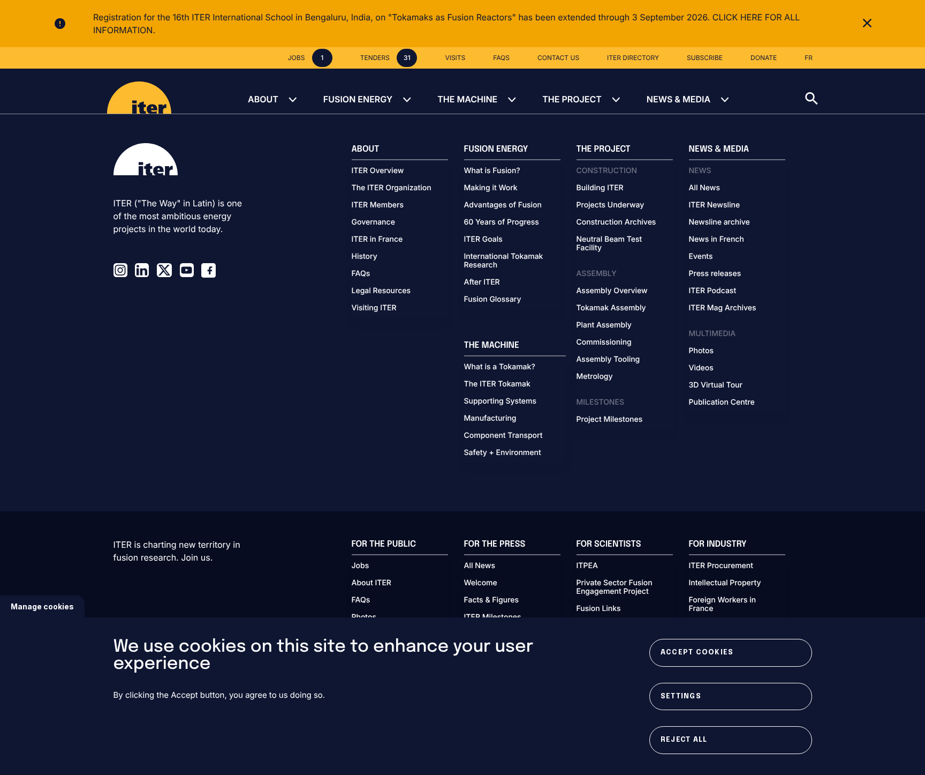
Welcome (480, 583)
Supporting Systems (500, 401)
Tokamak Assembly (611, 308)
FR (809, 58)
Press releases (715, 274)
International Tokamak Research (503, 261)
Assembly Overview (612, 291)
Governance (373, 222)
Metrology (595, 376)
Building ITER (600, 188)
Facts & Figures (491, 600)
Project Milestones (610, 419)
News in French (716, 239)
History (364, 256)
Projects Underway (611, 205)
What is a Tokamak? (499, 367)
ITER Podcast (713, 291)
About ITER (371, 583)
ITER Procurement (721, 566)
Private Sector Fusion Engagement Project (615, 587)
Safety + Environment (502, 453)
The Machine (467, 99)
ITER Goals (483, 239)
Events (701, 256)
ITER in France (377, 239)
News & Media (678, 99)
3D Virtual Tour (715, 385)
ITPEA (587, 566)
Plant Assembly (604, 325)
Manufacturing (490, 418)
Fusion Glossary (492, 299)
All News (704, 188)
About (263, 99)
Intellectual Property (725, 583)
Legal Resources (381, 291)
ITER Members (378, 205)
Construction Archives (616, 222)
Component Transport (503, 435)
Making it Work (491, 188)
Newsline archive (719, 222)
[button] (865, 91)
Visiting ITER (374, 308)
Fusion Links (599, 609)
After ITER (482, 282)
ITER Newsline (714, 205)
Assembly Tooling (608, 359)
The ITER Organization (391, 188)
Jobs (360, 566)
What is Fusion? (492, 171)
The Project (572, 99)
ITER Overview (378, 171)
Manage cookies (42, 606)
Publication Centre (722, 402)
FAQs (361, 274)
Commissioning (604, 342)
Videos (701, 368)
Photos (701, 351)
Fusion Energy (357, 99)
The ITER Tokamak (497, 384)
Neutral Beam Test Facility (609, 243)
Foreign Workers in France (722, 604)
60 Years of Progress (501, 222)
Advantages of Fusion (503, 205)
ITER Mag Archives (722, 308)
